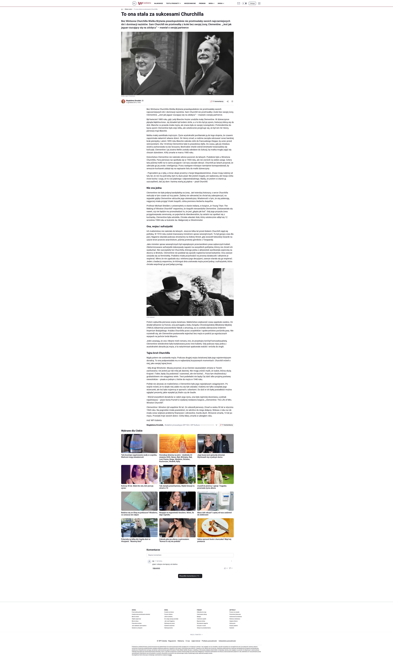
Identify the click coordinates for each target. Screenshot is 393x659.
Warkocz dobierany (234, 619)
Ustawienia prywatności (227, 641)
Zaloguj (252, 3)
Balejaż (199, 616)
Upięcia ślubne (233, 621)
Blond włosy (135, 621)
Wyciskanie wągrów (202, 623)
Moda (211, 3)
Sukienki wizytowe (169, 625)
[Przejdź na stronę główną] (134, 5)
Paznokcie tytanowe (235, 614)
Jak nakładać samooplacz (139, 625)
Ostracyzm (232, 623)
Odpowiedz (156, 568)
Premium (202, 3)
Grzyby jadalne (233, 625)
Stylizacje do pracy (169, 623)
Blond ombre (135, 616)
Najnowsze (158, 3)
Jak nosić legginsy (169, 621)
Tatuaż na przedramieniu (204, 628)
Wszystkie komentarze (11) (189, 576)
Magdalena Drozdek (133, 101)
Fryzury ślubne (168, 614)
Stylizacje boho (168, 628)
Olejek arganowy (136, 619)
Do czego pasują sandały (171, 619)
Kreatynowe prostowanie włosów (141, 614)
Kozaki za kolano (169, 612)
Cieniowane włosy (202, 614)
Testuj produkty (172, 3)
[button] (244, 3)
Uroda (220, 3)
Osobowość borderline (235, 616)
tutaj (170, 655)
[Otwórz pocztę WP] (238, 3)
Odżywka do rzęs (201, 612)
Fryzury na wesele (234, 612)
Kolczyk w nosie (201, 625)
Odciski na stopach (137, 628)
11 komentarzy (217, 101)
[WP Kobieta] (146, 3)
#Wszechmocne (190, 3)
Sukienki (231, 628)
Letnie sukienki (168, 616)
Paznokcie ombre (136, 623)
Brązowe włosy (201, 621)
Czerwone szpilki (201, 619)
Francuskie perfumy (137, 612)
